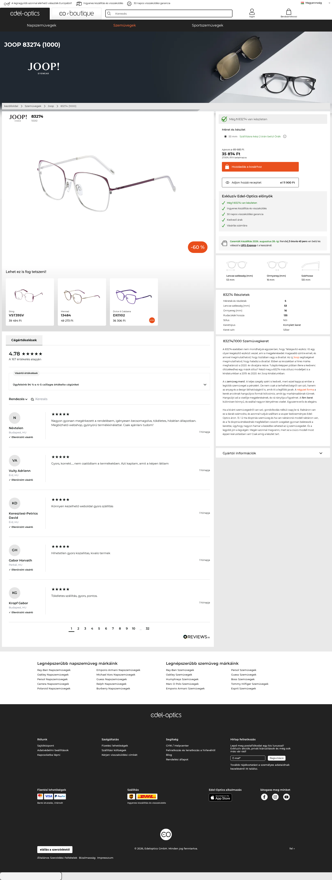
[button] (25, 14)
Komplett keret (292, 325)
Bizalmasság (87, 857)
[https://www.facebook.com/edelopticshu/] (264, 798)
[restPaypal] (60, 796)
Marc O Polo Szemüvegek (182, 683)
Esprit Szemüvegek (243, 688)
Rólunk (42, 739)
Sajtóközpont (45, 745)
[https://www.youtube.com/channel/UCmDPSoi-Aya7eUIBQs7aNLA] (286, 798)
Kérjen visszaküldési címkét (119, 754)
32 (147, 628)
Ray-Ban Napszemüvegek (54, 669)
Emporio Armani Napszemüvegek (118, 669)
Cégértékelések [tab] (24, 340)
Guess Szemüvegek (243, 674)
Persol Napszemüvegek (52, 679)
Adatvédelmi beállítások (53, 750)
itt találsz (251, 768)
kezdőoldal (11, 106)
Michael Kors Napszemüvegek (115, 674)
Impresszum (105, 857)
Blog (169, 754)
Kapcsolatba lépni (48, 754)
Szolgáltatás (110, 739)
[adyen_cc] (40, 796)
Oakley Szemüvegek (179, 674)
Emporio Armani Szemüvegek (185, 688)
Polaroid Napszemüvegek (53, 688)
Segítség (172, 739)
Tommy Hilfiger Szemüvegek (249, 683)
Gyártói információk (239, 453)
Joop (51, 106)
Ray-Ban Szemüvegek (180, 669)
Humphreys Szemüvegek (182, 679)
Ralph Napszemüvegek (111, 683)
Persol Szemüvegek (243, 669)
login (252, 16)
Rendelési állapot (177, 759)
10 (133, 628)
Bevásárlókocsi (289, 16)
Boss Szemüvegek (243, 679)
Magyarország (313, 2)
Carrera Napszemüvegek (53, 683)
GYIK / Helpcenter (177, 745)
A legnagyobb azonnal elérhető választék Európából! (42, 3)
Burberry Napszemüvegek (113, 688)
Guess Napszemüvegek (111, 679)
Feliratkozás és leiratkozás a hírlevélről (190, 750)
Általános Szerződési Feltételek (57, 857)
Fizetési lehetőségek (115, 745)
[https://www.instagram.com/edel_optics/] (275, 798)
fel (292, 848)
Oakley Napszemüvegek (53, 674)
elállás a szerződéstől (55, 849)
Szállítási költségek (114, 750)
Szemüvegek (33, 106)
